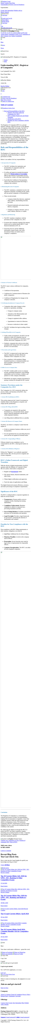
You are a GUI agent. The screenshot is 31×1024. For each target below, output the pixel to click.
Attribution (12, 996)
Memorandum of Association (18, 174)
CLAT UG (10, 33)
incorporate (14, 471)
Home (2, 3)
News (5, 100)
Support (7, 12)
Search (9, 100)
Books (2, 12)
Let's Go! (3, 973)
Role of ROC (13, 842)
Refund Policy (5, 996)
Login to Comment (6, 850)
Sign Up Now (4, 988)
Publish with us (18, 10)
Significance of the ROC (14, 119)
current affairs (16, 33)
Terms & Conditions (16, 994)
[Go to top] (8, 974)
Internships (10, 10)
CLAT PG (3, 33)
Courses (6, 3)
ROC (8, 842)
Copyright (18, 996)
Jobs (6, 10)
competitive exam (13, 34)
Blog (13, 3)
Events (2, 10)
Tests (10, 3)
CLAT (20, 34)
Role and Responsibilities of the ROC (14, 111)
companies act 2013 (13, 840)
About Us (3, 994)
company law (7, 36)
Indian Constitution (16, 36)
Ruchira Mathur (5, 86)
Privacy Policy (26, 994)
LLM (22, 33)
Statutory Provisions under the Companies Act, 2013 (16, 113)
